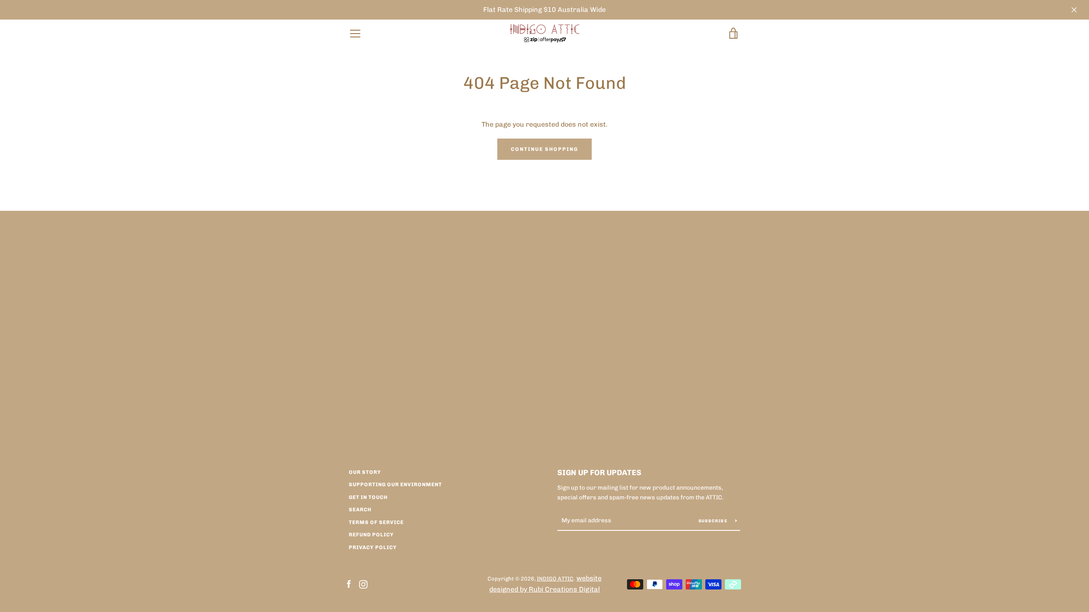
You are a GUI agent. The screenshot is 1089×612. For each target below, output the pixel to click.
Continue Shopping (544, 149)
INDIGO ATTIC (555, 578)
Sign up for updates (599, 472)
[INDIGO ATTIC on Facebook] (349, 584)
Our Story (365, 472)
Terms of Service (376, 522)
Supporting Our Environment (395, 484)
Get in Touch (368, 497)
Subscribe (713, 521)
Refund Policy (371, 535)
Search (360, 510)
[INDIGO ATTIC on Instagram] (363, 584)
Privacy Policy (373, 547)
